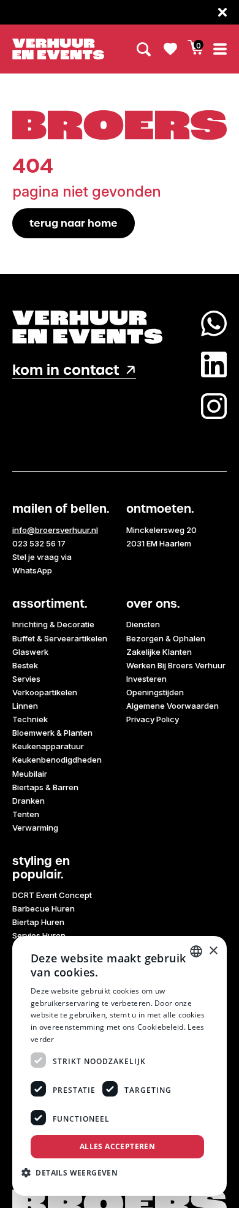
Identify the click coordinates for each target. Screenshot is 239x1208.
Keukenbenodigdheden (57, 759)
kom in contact (66, 370)
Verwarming (35, 827)
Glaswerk (30, 652)
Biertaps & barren (45, 787)
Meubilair (29, 774)
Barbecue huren (43, 908)
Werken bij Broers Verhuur (176, 665)
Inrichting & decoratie (53, 624)
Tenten (25, 814)
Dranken (28, 801)
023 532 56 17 (39, 543)
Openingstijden (155, 692)
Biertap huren (38, 922)
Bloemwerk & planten (52, 733)
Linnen (25, 706)
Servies (26, 679)
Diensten (143, 624)
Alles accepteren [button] (117, 1146)
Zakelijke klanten (159, 652)
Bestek (25, 665)
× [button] (213, 951)
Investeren (146, 679)
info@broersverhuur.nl (55, 530)
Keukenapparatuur (48, 746)
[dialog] (119, 1066)
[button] (74, 1172)
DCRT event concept (52, 895)
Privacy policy (152, 719)
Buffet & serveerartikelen (59, 638)
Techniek (30, 719)
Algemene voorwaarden (172, 706)
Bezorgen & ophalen (165, 638)
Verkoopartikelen (44, 692)
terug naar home (73, 223)
